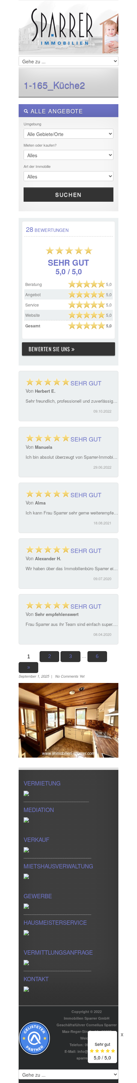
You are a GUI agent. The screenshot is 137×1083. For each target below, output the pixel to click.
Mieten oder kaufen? (40, 145)
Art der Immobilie (37, 166)
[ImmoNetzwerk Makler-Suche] (34, 1037)
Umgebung (32, 123)
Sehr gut (85, 382)
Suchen (68, 194)
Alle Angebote (55, 111)
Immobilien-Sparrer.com (68, 33)
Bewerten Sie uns (50, 349)
